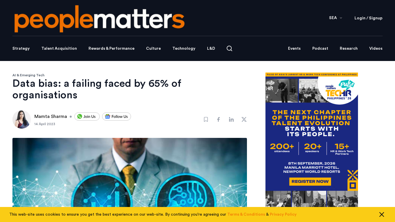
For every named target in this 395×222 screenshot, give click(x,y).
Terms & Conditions (246, 214)
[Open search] (229, 48)
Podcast (320, 49)
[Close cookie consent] (382, 214)
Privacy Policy (283, 214)
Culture (153, 49)
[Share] (219, 119)
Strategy (21, 49)
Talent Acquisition (59, 49)
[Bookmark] (206, 119)
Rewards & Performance (111, 49)
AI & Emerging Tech (28, 75)
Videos (376, 49)
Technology (183, 49)
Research (349, 49)
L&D (211, 49)
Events (294, 49)
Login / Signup (369, 18)
